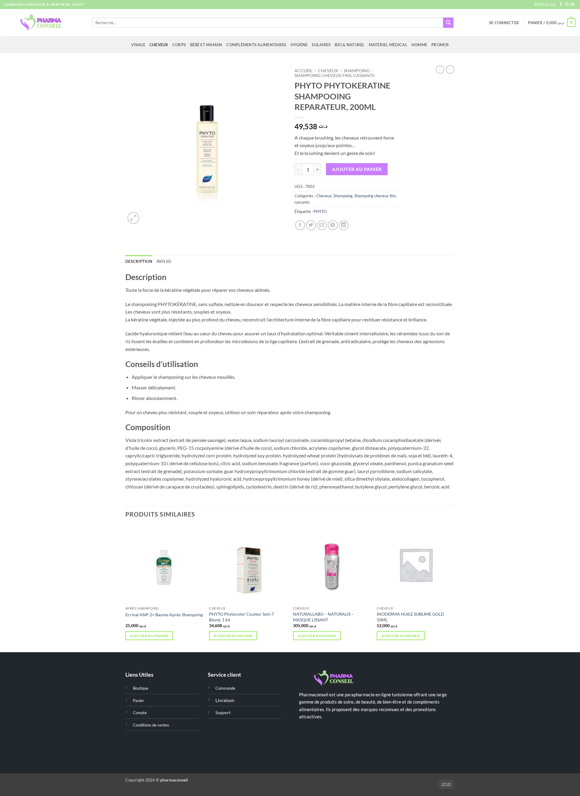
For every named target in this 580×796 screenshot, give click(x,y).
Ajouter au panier (357, 169)
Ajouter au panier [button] (149, 636)
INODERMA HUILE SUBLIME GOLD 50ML (410, 616)
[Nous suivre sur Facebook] (561, 4)
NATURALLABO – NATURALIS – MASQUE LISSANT (323, 616)
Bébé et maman (206, 44)
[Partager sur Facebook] (300, 225)
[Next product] (440, 69)
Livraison (224, 700)
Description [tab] (138, 261)
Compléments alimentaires (256, 44)
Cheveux (159, 44)
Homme (419, 44)
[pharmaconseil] (44, 23)
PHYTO (320, 211)
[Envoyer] (448, 23)
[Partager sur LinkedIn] (344, 225)
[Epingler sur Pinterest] (333, 225)
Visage (138, 44)
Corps (179, 44)
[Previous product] (450, 69)
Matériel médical (388, 44)
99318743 (545, 4)
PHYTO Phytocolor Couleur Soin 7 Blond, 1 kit (241, 616)
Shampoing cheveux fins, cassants (334, 75)
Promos (440, 44)
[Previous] (125, 588)
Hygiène (299, 44)
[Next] (454, 588)
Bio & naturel (349, 44)
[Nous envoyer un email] (572, 4)
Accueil (303, 70)
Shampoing (357, 70)
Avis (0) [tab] (163, 261)
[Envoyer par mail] (322, 225)
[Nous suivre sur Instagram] (567, 4)
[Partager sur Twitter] (311, 225)
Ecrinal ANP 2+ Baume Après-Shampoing (164, 614)
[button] (504, 23)
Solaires (321, 44)
